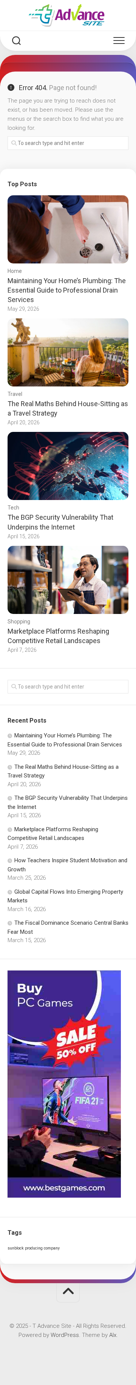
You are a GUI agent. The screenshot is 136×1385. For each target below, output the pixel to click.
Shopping (19, 621)
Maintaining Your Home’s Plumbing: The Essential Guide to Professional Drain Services (67, 290)
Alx (112, 1335)
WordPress (65, 1335)
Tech (13, 508)
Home (15, 271)
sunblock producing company (34, 1248)
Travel (15, 394)
